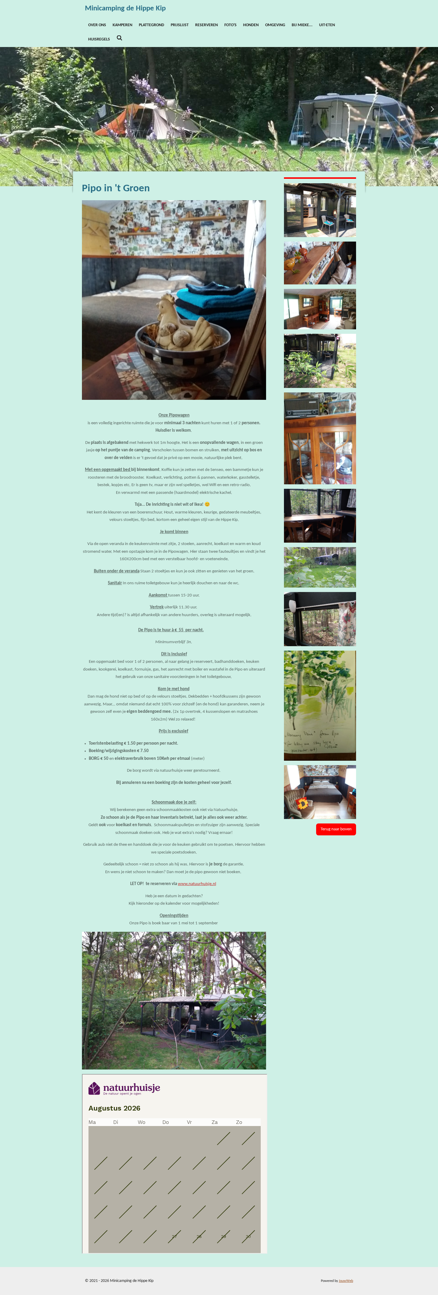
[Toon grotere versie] (320, 263)
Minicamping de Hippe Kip (125, 8)
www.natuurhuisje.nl (197, 884)
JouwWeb (346, 1281)
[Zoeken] (119, 38)
